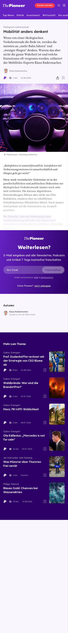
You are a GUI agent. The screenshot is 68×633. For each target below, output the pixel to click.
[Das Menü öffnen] (64, 5)
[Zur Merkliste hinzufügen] (63, 78)
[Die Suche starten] (58, 5)
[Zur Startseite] (14, 5)
